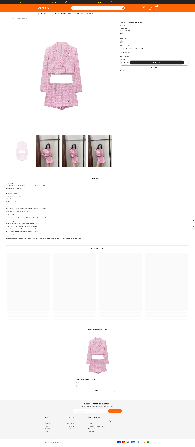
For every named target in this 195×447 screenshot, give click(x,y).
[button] (6, 151)
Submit (115, 411)
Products (13, 18)
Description (95, 178)
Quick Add (95, 390)
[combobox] (96, 8)
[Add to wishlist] (187, 62)
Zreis (126, 28)
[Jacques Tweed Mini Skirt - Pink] (97, 356)
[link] (143, 7)
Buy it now (154, 67)
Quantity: (122, 59)
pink (77, 386)
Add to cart (156, 62)
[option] (61, 76)
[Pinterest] (110, 421)
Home (7, 18)
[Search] (98, 8)
